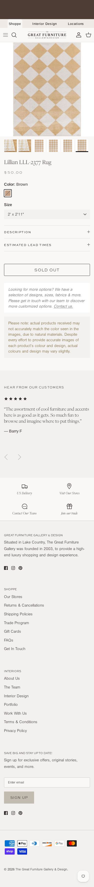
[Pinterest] (20, 568)
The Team (12, 687)
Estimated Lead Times (28, 245)
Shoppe (15, 24)
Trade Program (16, 623)
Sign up (19, 797)
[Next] (19, 457)
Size (8, 205)
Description (17, 232)
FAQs (8, 640)
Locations (76, 24)
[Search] (16, 34)
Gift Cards (12, 631)
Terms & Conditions (20, 722)
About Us (12, 678)
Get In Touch (14, 649)
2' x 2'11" (16, 214)
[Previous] (6, 457)
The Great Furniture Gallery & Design (41, 869)
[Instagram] (13, 568)
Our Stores (13, 597)
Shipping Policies (18, 614)
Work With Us (15, 713)
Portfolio (11, 704)
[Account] (77, 34)
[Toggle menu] (5, 34)
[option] (47, 89)
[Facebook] (6, 568)
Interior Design (44, 24)
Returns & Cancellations (24, 605)
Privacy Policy (15, 730)
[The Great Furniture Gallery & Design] (47, 34)
